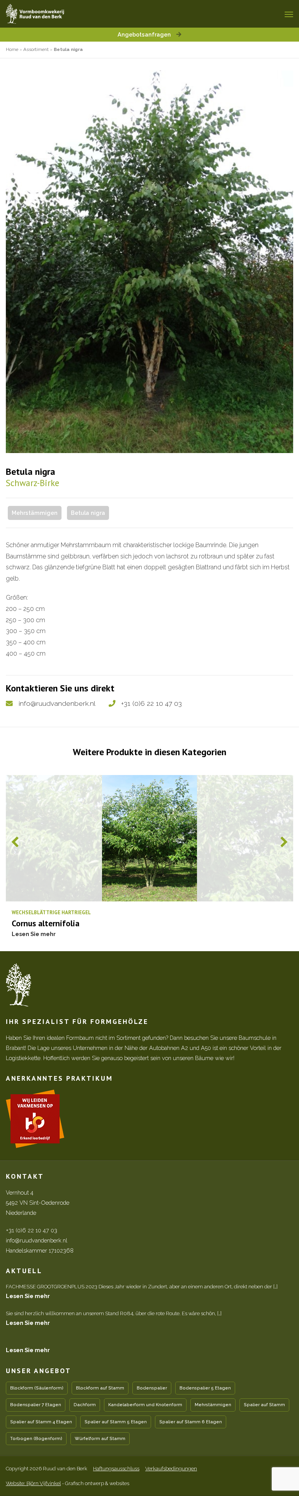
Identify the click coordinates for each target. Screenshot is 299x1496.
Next (283, 841)
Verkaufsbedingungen (171, 1469)
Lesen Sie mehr (28, 1296)
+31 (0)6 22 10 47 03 (151, 703)
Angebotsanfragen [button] (145, 34)
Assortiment (36, 49)
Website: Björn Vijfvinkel (33, 1483)
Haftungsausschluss (116, 1469)
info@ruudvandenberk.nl (57, 703)
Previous (15, 841)
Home (12, 49)
